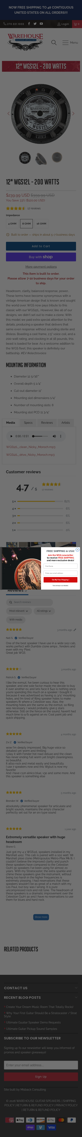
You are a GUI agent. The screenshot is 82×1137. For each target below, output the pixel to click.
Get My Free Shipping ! (60, 580)
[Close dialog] (77, 550)
